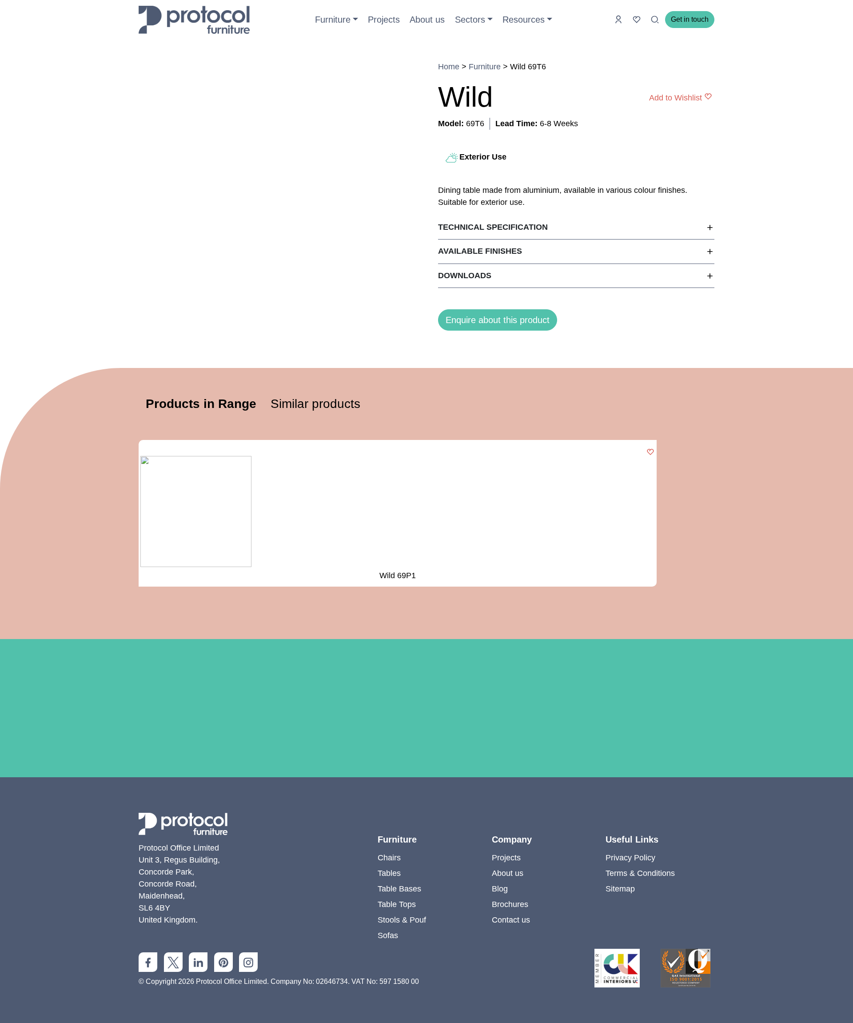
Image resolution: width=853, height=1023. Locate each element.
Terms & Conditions (640, 873)
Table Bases (399, 888)
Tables (389, 873)
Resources (523, 19)
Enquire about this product (498, 320)
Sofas (388, 935)
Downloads (464, 275)
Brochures (510, 904)
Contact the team (426, 782)
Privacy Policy (630, 857)
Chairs (389, 857)
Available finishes (480, 251)
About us (427, 19)
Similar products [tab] (315, 404)
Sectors (470, 19)
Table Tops (397, 904)
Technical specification (493, 227)
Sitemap (620, 888)
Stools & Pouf (402, 919)
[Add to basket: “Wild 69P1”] (650, 452)
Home (448, 66)
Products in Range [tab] (201, 404)
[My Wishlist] (638, 19)
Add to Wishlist (675, 97)
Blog (500, 888)
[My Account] (619, 19)
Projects (384, 19)
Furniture (333, 19)
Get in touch (690, 19)
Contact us (511, 919)
